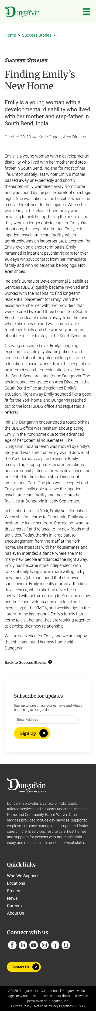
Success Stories (36, 35)
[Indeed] (55, 945)
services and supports (38, 809)
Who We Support (22, 875)
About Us (15, 913)
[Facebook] (12, 945)
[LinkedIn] (23, 945)
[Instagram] (44, 945)
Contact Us (20, 967)
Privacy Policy (21, 1006)
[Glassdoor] (66, 945)
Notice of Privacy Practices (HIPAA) (59, 1006)
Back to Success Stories (26, 662)
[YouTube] (33, 945)
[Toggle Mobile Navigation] (86, 11)
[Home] (22, 11)
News (12, 898)
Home (10, 35)
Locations (16, 883)
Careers (14, 905)
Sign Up (28, 733)
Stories (13, 890)
